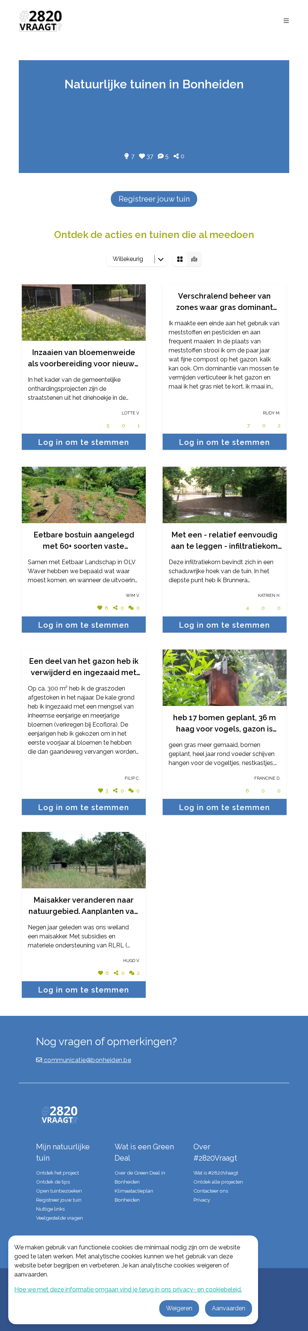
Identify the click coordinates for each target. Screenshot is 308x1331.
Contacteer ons (210, 1191)
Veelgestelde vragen (59, 1218)
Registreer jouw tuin (154, 198)
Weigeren (179, 1308)
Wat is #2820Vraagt (215, 1173)
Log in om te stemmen (83, 442)
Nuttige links (50, 1209)
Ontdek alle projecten (218, 1182)
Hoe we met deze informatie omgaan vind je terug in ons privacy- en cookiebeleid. (128, 1289)
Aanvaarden (228, 1308)
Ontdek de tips (53, 1182)
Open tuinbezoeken (59, 1191)
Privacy (201, 1200)
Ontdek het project (57, 1173)
